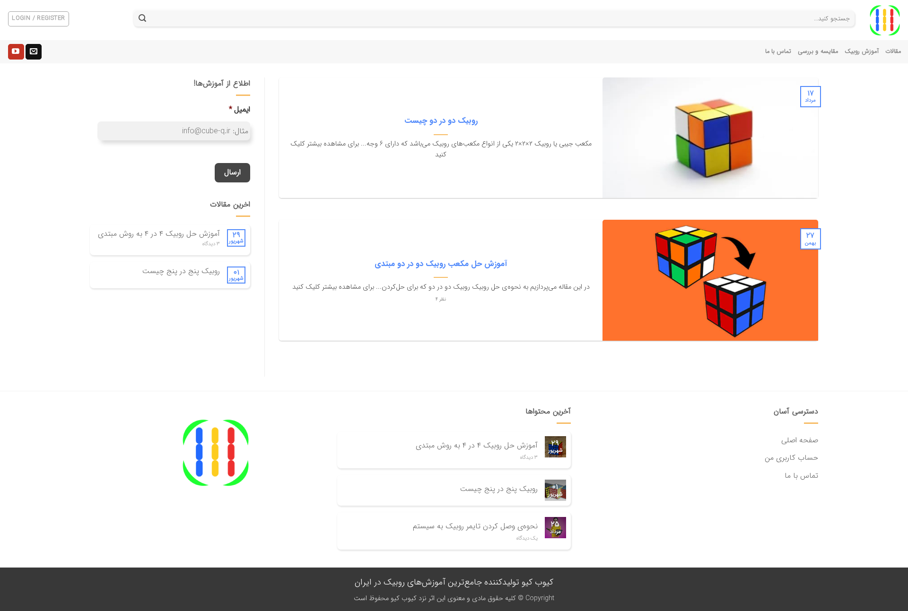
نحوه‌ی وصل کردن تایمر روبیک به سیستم (475, 526)
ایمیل (239, 110)
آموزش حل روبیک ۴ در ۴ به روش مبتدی (159, 233)
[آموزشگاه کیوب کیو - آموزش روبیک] (885, 20)
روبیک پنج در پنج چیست (181, 271)
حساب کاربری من (791, 458)
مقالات (893, 51)
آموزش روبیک (862, 51)
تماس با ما (778, 51)
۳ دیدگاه (211, 244)
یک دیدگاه (527, 538)
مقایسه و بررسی (818, 51)
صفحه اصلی (799, 440)
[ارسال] (142, 19)
